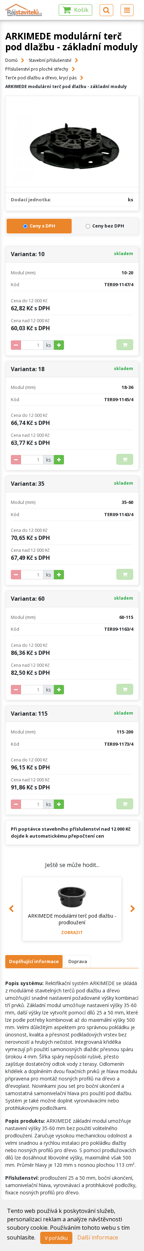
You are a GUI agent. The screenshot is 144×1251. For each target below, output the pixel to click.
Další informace (97, 1237)
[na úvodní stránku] (24, 9)
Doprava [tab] (78, 961)
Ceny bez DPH (108, 226)
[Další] (133, 909)
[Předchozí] (11, 909)
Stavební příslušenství (50, 60)
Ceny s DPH (42, 226)
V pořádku (56, 1238)
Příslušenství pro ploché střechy (36, 69)
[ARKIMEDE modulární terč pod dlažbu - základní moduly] (72, 141)
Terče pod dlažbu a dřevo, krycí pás (41, 78)
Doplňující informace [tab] (34, 961)
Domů (11, 60)
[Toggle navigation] (127, 10)
